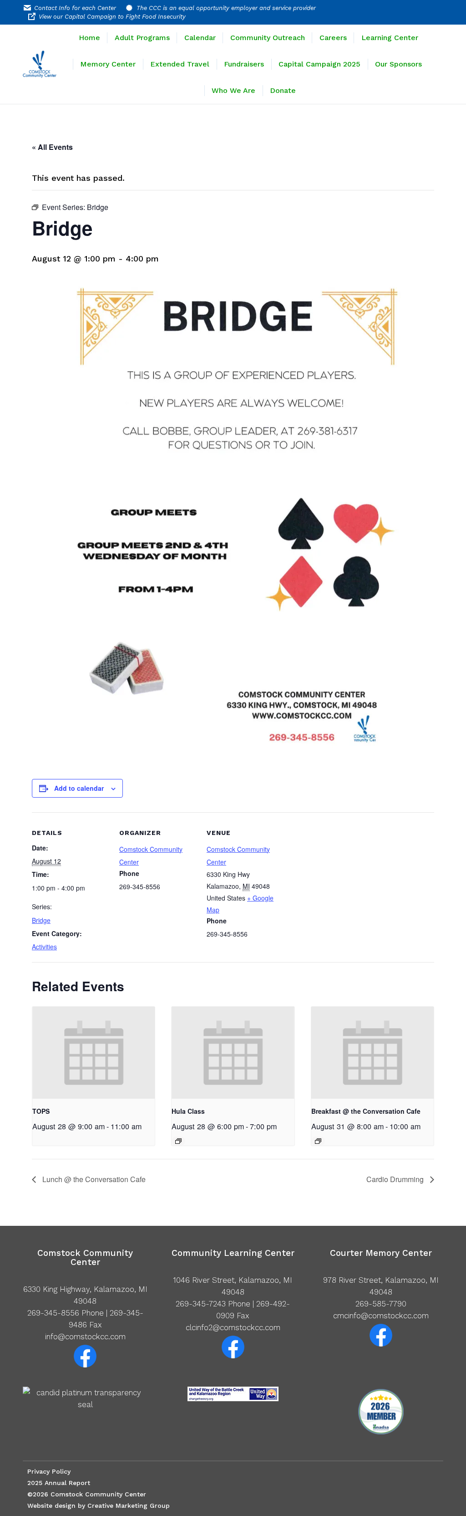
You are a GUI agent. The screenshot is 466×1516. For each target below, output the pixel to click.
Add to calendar (79, 788)
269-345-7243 (201, 1303)
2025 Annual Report (58, 1482)
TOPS (41, 1111)
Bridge (41, 920)
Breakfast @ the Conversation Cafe (365, 1111)
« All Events (52, 147)
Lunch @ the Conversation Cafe (93, 1179)
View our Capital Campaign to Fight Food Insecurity (112, 16)
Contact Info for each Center (75, 8)
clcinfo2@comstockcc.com (233, 1327)
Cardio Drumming (395, 1179)
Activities (44, 946)
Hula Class (188, 1111)
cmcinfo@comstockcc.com (381, 1315)
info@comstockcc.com (85, 1336)
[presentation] (93, 1053)
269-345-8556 (53, 1312)
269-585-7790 (380, 1303)
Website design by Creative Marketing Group (98, 1505)
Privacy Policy (49, 1471)
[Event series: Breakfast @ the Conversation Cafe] (318, 1141)
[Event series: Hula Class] (178, 1141)
